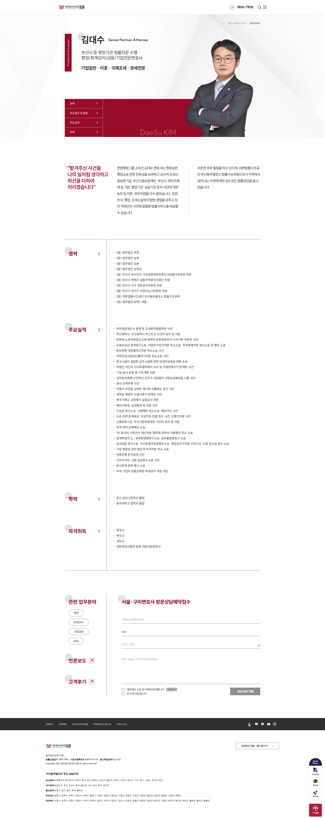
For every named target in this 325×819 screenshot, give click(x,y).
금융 (76, 641)
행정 (76, 613)
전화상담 (315, 796)
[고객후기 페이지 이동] (91, 682)
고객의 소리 (121, 724)
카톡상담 (315, 785)
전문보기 (172, 689)
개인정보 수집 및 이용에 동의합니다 (145, 689)
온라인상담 (315, 774)
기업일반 (78, 631)
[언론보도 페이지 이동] (91, 660)
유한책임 (63, 724)
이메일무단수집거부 (102, 724)
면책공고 (50, 724)
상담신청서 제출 (245, 691)
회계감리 (78, 622)
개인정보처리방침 (80, 724)
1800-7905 (63, 759)
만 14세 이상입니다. (137, 693)
